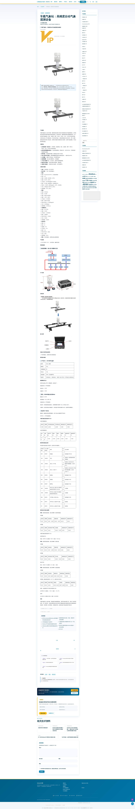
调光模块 (83, 43)
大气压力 (83, 76)
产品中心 (65, 1)
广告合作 (82, 787)
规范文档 (55, 1)
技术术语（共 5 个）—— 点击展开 (47, 608)
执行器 (83, 39)
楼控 (87, 184)
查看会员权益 (43, 713)
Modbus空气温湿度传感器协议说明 (49, 623)
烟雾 (83, 71)
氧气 (83, 94)
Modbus (92, 174)
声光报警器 (84, 124)
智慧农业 (64, 783)
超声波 (83, 60)
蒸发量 (83, 62)
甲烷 (83, 92)
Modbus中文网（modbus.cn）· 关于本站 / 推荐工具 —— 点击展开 (55, 805)
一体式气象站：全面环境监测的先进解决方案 (49, 659)
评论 (40, 747)
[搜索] (88, 2)
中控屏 (83, 48)
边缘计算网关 (84, 133)
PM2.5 (83, 67)
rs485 (46, 674)
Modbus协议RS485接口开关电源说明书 (66, 659)
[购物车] (90, 2)
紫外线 (83, 101)
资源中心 (60, 1)
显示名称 (40, 758)
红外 (83, 64)
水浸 (83, 55)
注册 (96, 1)
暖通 (84, 184)
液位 (83, 58)
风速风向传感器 (87, 189)
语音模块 (83, 35)
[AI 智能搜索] (132, 799)
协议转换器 (84, 135)
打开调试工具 (74, 690)
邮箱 (59, 758)
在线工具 (70, 1)
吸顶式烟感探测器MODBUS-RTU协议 (66, 663)
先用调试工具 (51, 713)
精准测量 (93, 186)
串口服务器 (84, 131)
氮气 (83, 97)
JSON (86, 174)
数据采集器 (85, 182)
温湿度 (83, 74)
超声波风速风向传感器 (91, 187)
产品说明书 (42, 6)
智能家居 (83, 26)
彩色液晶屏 (93, 180)
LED (88, 174)
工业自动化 (65, 784)
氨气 (83, 83)
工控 (83, 117)
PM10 (83, 53)
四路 (94, 178)
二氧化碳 (83, 78)
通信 (49, 674)
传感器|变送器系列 (85, 106)
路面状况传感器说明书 (48, 662)
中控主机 (83, 37)
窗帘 (83, 32)
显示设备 (83, 128)
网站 (40, 763)
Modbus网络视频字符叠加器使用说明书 (49, 667)
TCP (88, 176)
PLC (95, 174)
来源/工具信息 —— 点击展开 (46, 611)
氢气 (83, 87)
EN (78, 1)
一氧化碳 (83, 90)
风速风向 (83, 17)
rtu (86, 176)
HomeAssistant (85, 23)
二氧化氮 (83, 85)
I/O (84, 174)
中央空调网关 (65, 790)
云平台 (75, 1)
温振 (83, 115)
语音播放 (83, 126)
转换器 (83, 28)
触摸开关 (85, 187)
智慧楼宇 (64, 786)
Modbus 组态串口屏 (66, 789)
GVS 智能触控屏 (65, 787)
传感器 (83, 30)
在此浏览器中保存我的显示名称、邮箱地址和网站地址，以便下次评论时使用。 (53, 768)
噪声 (83, 80)
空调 (83, 46)
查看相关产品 (74, 693)
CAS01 (83, 174)
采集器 (83, 19)
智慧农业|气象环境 (85, 108)
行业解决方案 (84, 21)
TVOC (90, 176)
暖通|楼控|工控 (85, 113)
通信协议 (53, 674)
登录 (93, 1)
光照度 (83, 99)
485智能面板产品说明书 (47, 621)
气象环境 (83, 110)
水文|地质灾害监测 (85, 104)
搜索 (83, 142)
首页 (51, 1)
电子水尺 (61, 629)
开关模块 (83, 41)
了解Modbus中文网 (84, 783)
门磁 (83, 69)
